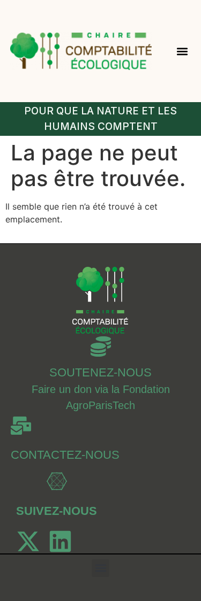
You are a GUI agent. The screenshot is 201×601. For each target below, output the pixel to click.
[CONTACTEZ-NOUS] (21, 425)
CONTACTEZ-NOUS (65, 454)
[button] (182, 51)
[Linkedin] (60, 541)
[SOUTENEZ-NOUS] (101, 346)
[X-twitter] (28, 541)
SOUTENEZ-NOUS (100, 372)
